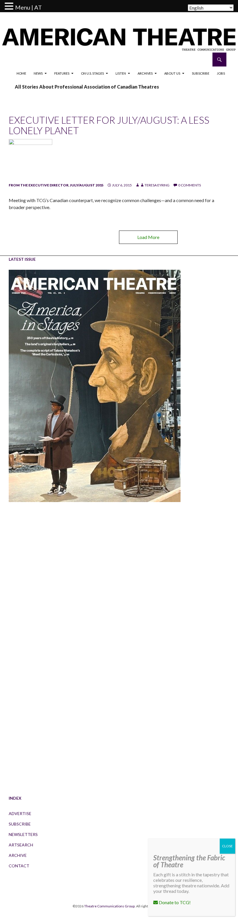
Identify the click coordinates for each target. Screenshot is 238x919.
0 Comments (189, 185)
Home (21, 73)
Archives (145, 73)
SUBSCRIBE (20, 823)
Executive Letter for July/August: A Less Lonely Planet (109, 125)
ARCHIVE (18, 855)
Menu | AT (28, 7)
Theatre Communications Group (109, 906)
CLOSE (227, 846)
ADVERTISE (20, 813)
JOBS (221, 73)
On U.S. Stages (92, 73)
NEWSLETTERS (23, 834)
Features (61, 73)
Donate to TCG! (174, 902)
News (38, 73)
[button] (10, 6)
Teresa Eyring (157, 185)
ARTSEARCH (21, 844)
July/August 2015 (87, 185)
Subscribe (200, 73)
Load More (148, 237)
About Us (172, 73)
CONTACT (19, 865)
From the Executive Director (38, 185)
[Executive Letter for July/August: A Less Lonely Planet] (30, 160)
